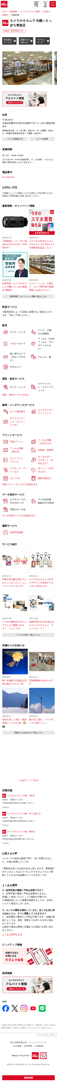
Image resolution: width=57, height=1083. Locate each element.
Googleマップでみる (28, 780)
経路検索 (28, 1077)
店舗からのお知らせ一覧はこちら (28, 733)
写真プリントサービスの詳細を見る (20, 484)
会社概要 (17, 1046)
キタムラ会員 (45, 2)
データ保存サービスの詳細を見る (18, 515)
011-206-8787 (8, 177)
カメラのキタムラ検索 (30, 12)
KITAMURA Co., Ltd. (23, 1064)
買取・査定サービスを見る (15, 395)
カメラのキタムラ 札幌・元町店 (21, 796)
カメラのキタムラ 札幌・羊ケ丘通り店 (24, 814)
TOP (4, 12)
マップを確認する (15, 139)
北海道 (46, 12)
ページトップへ (47, 1034)
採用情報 (28, 1046)
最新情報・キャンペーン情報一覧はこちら (28, 296)
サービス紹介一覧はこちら (28, 635)
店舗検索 (36, 2)
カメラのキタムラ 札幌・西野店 (21, 832)
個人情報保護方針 (19, 1042)
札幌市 (5, 15)
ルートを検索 (42, 139)
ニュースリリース (38, 1042)
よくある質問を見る (12, 934)
